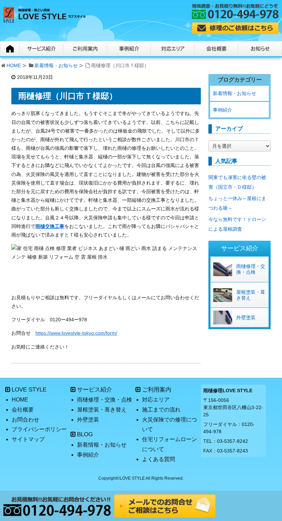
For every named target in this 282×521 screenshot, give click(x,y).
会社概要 (23, 410)
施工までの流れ (161, 410)
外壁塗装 (246, 317)
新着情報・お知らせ (56, 65)
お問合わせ (25, 420)
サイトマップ (28, 439)
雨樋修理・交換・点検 (250, 269)
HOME (14, 65)
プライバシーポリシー (39, 429)
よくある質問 (158, 459)
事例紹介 (222, 110)
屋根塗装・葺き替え (250, 295)
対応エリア (156, 400)
